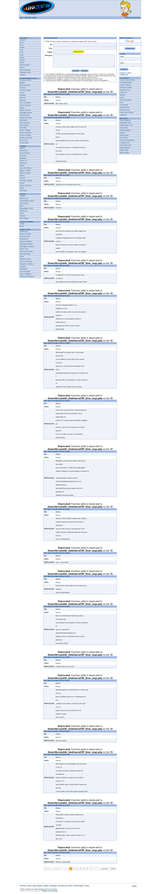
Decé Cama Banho (126, 100)
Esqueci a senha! (125, 73)
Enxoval (22, 98)
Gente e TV (23, 160)
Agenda (22, 148)
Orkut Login (24, 231)
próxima (104, 869)
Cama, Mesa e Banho (126, 112)
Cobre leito (123, 92)
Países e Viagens (25, 130)
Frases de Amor (25, 236)
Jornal (22, 213)
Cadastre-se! (124, 74)
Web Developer (79, 886)
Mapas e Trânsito (25, 170)
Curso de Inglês (25, 271)
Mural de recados (31, 17)
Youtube (22, 75)
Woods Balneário (125, 130)
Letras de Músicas (25, 168)
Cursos (22, 93)
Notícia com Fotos (26, 118)
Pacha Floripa (124, 135)
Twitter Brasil (24, 143)
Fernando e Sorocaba (26, 264)
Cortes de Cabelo (25, 90)
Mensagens (53, 886)
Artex (121, 102)
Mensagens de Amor (26, 244)
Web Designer (24, 218)
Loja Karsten (124, 105)
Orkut (22, 55)
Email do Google (25, 234)
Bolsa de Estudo (25, 85)
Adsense (22, 196)
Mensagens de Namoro (27, 246)
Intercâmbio (23, 269)
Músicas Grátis (24, 115)
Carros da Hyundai (26, 261)
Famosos (23, 100)
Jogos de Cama (125, 90)
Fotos (22, 52)
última (113, 869)
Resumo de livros (25, 185)
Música (22, 175)
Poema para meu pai (26, 251)
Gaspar (22, 108)
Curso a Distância (25, 274)
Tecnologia (23, 190)
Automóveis (24, 150)
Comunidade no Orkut (27, 201)
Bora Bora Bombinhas (127, 140)
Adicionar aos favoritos (132, 17)
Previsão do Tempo (26, 180)
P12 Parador (124, 138)
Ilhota (22, 226)
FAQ (21, 206)
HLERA (22, 886)
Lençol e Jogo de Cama (127, 80)
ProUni (22, 183)
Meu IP (22, 67)
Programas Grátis (25, 72)
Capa (21, 17)
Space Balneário (125, 148)
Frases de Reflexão (26, 241)
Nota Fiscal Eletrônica (27, 276)
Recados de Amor (25, 259)
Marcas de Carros (25, 110)
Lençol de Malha (125, 85)
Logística (23, 266)
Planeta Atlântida (125, 120)
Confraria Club (124, 143)
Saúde (22, 188)
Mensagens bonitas (26, 113)
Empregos (23, 158)
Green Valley (124, 128)
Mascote (22, 216)
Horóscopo (23, 163)
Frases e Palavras (25, 105)
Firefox (22, 47)
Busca (22, 42)
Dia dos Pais (24, 249)
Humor (22, 165)
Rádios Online (124, 153)
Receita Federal (25, 65)
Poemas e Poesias (25, 135)
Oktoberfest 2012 (125, 123)
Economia (23, 155)
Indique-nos (23, 211)
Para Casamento (25, 123)
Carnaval (22, 88)
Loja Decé (123, 115)
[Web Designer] (134, 886)
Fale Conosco (24, 203)
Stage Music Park (125, 145)
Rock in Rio (24, 140)
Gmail (22, 62)
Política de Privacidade (50, 891)
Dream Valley (124, 150)
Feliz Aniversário (25, 254)
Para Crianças (24, 125)
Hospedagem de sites (26, 208)
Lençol (122, 97)
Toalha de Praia (125, 107)
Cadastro (22, 40)
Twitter (22, 57)
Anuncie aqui (24, 198)
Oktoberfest (23, 120)
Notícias (22, 178)
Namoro (22, 60)
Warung (122, 133)
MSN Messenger (25, 70)
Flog (21, 50)
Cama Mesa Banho (126, 82)
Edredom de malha (126, 87)
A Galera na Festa (25, 80)
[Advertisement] (80, 27)
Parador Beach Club (126, 125)
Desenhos (23, 95)
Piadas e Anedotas (25, 133)
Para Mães (23, 128)
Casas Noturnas (25, 153)
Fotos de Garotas (25, 103)
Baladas (22, 83)
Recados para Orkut (26, 138)
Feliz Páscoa (24, 239)
